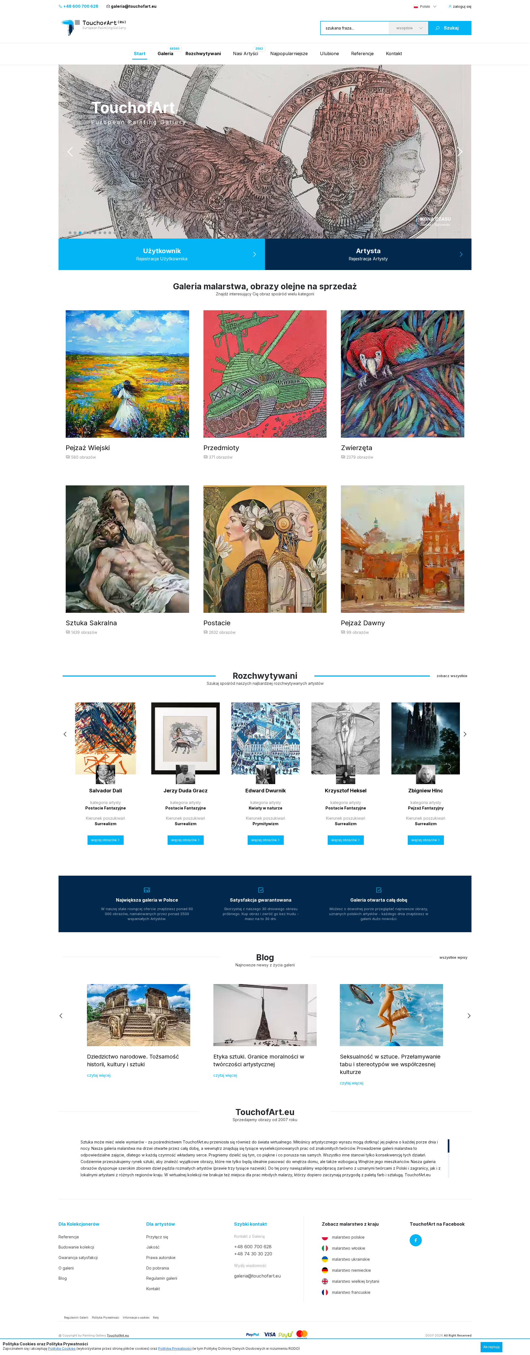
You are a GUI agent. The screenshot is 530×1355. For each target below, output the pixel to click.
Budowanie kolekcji (76, 1247)
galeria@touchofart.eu (134, 6)
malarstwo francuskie (351, 1292)
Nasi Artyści (245, 53)
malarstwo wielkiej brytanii (355, 1281)
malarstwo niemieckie (351, 1270)
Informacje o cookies (136, 1317)
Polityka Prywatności (105, 1317)
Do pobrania (157, 1268)
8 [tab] (105, 232)
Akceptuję (491, 1347)
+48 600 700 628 (80, 6)
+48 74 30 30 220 (253, 1254)
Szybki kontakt (250, 1224)
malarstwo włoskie (348, 1248)
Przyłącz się (157, 1236)
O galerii (66, 1268)
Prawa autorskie (161, 1257)
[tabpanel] (265, 151)
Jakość (153, 1247)
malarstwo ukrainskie (351, 1259)
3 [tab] (80, 232)
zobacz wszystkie (452, 676)
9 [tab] (109, 232)
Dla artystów (160, 1224)
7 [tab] (100, 232)
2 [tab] (75, 232)
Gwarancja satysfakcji (78, 1257)
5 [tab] (90, 232)
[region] (265, 1158)
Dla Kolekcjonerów (79, 1224)
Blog (63, 1278)
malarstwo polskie (348, 1237)
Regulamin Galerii (76, 1317)
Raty (156, 1317)
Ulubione (329, 53)
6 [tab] (95, 232)
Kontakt (394, 53)
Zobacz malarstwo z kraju (350, 1224)
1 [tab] (70, 232)
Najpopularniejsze (289, 53)
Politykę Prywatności (175, 1348)
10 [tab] (114, 232)
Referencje (362, 53)
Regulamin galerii (161, 1278)
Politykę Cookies (62, 1348)
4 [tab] (85, 232)
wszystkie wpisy (453, 957)
